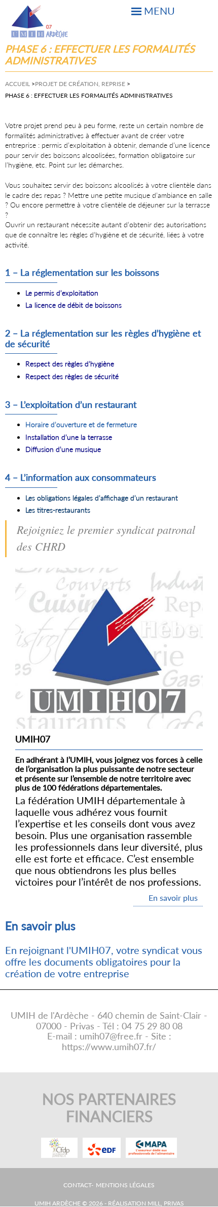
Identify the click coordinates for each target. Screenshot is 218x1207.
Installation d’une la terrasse (68, 437)
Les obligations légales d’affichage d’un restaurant (101, 497)
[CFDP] (59, 1148)
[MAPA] (151, 1148)
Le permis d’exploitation (61, 292)
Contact (77, 1185)
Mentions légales (125, 1185)
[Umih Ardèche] (39, 21)
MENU (159, 11)
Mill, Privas (166, 1203)
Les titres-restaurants (57, 510)
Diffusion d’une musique (63, 449)
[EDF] (102, 1148)
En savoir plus (173, 897)
